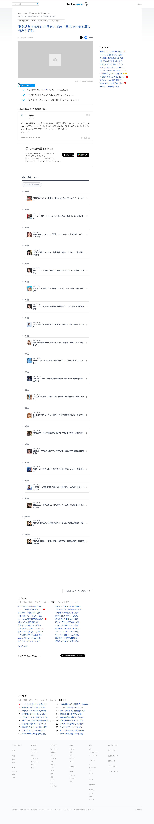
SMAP (33, 21)
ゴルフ (53, 764)
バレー (53, 783)
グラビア (72, 758)
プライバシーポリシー (46, 810)
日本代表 (53, 752)
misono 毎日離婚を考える (109, 87)
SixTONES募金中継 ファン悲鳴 (71, 724)
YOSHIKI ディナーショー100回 (67, 632)
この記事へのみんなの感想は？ (76, 591)
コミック (91, 799)
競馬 (52, 774)
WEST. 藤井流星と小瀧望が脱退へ (72, 711)
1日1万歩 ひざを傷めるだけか (111, 61)
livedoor (139, 4)
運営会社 (15, 810)
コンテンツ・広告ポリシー (63, 810)
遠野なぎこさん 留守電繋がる (111, 80)
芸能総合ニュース (43, 13)
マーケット (34, 752)
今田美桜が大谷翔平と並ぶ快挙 (30, 635)
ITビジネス (34, 761)
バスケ (53, 780)
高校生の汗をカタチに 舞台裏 (111, 74)
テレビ (72, 761)
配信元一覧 (112, 761)
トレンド (74, 602)
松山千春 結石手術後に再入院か (67, 629)
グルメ (91, 779)
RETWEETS (25, 137)
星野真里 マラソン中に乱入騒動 (34, 711)
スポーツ (46, 602)
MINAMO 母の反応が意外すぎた (34, 734)
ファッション (93, 755)
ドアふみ (86, 4)
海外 (30, 602)
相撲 (52, 777)
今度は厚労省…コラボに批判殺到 (112, 77)
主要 (19, 602)
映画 (71, 772)
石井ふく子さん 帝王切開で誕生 (67, 622)
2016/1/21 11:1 (25, 132)
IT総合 (33, 764)
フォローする (88, 115)
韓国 (13, 774)
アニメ (91, 793)
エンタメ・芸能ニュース (56, 21)
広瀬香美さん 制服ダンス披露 (66, 619)
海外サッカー (54, 749)
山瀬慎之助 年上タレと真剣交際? (34, 727)
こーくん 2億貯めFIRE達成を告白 (31, 619)
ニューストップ (22, 13)
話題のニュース (113, 756)
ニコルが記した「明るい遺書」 (30, 638)
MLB (52, 761)
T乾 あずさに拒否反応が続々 (29, 622)
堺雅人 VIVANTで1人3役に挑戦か (67, 606)
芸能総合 (72, 749)
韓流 (71, 755)
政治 (13, 762)
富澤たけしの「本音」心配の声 (67, 616)
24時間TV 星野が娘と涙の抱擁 (66, 613)
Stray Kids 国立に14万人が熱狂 (67, 635)
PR (32, 767)
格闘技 (53, 770)
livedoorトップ (24, 810)
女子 (67, 602)
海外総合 (14, 771)
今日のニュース (113, 745)
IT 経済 (37, 602)
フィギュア (54, 786)
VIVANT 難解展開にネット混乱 (67, 625)
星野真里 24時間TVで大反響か (29, 625)
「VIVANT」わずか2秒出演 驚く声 (68, 609)
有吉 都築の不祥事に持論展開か (72, 730)
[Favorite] (89, 138)
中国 (13, 777)
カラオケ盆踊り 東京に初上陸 (29, 629)
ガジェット (34, 758)
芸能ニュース (33, 13)
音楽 (71, 752)
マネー (91, 773)
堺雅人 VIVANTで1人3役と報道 (67, 641)
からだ (91, 770)
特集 (71, 781)
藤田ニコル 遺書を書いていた (29, 632)
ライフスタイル (93, 752)
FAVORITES (35, 137)
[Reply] (82, 138)
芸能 (53, 602)
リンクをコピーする (91, 37)
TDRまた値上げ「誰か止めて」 (33, 730)
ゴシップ (60, 602)
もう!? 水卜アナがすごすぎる (29, 641)
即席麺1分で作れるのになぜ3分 (112, 58)
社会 (13, 759)
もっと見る (23, 646)
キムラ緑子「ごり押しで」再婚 (30, 616)
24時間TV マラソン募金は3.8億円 (34, 714)
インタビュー (112, 766)
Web (32, 755)
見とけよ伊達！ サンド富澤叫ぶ (34, 724)
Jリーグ (53, 755)
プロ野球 (53, 758)
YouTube (92, 784)
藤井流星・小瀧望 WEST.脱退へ (30, 613)
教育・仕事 (92, 767)
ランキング (112, 750)
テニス (53, 767)
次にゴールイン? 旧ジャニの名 (29, 606)
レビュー (72, 775)
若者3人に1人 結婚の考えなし (111, 52)
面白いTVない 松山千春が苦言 (111, 83)
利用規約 (34, 810)
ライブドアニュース (75, 4)
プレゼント (73, 778)
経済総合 (34, 749)
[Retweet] (85, 138)
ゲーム (91, 796)
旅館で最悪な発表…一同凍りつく (112, 67)
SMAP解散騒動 (23, 21)
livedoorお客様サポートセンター (84, 810)
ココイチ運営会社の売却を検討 (111, 55)
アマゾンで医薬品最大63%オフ (111, 71)
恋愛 (90, 749)
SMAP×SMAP (42, 21)
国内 (25, 602)
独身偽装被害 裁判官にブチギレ (72, 717)
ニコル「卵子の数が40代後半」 (30, 609)
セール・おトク (113, 771)
